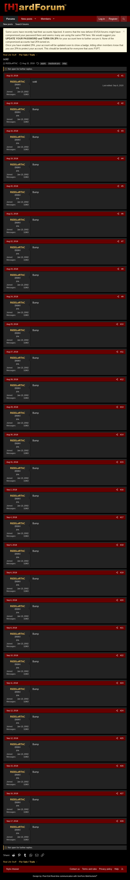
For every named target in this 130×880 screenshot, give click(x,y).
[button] (35, 19)
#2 (122, 103)
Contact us (75, 869)
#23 (122, 683)
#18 (122, 545)
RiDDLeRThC (12, 63)
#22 (122, 655)
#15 (122, 462)
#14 (122, 435)
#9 (122, 297)
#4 (122, 158)
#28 (122, 821)
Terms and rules (89, 869)
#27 (122, 793)
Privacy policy (105, 869)
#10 (122, 324)
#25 (122, 738)
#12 (122, 379)
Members (46, 18)
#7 (122, 241)
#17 (122, 517)
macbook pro (54, 63)
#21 (122, 628)
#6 (122, 214)
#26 (122, 766)
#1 (122, 76)
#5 (122, 186)
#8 (122, 269)
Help (116, 869)
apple (43, 63)
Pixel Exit (46, 876)
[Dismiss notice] (123, 31)
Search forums (22, 24)
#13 (122, 407)
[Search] (124, 19)
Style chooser (12, 869)
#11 (122, 352)
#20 (122, 600)
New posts (26, 18)
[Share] (118, 76)
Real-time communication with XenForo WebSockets (74, 876)
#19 (122, 572)
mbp (64, 63)
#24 (122, 711)
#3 (122, 131)
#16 (122, 490)
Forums (10, 18)
